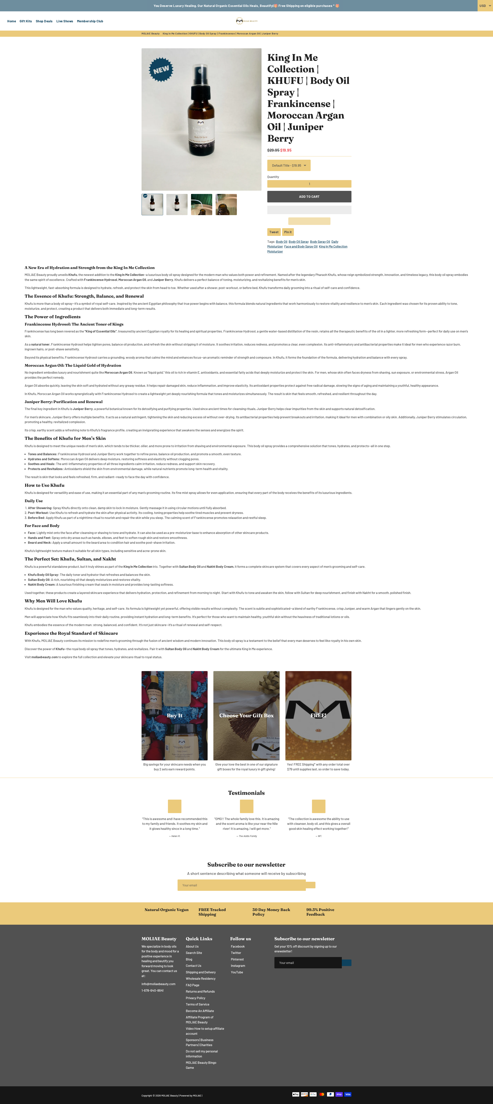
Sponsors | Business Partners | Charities (199, 1042)
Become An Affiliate (200, 1011)
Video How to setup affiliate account (205, 1030)
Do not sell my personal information (202, 1053)
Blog (189, 959)
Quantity (273, 177)
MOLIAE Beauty (151, 33)
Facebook (238, 946)
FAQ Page (192, 985)
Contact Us (193, 965)
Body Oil (281, 241)
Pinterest (237, 959)
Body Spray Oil (320, 241)
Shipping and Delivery (201, 972)
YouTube (237, 972)
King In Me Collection (333, 246)
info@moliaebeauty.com (158, 984)
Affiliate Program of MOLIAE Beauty (199, 1019)
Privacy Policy (195, 998)
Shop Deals (44, 21)
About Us (192, 946)
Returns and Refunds (200, 991)
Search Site (194, 953)
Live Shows (64, 21)
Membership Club (90, 21)
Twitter (236, 953)
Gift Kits (26, 21)
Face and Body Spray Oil (301, 246)
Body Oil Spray (299, 241)
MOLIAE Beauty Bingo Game (201, 1065)
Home (11, 21)
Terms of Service (197, 1004)
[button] (309, 210)
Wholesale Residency (200, 978)
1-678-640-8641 (152, 990)
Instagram (238, 965)
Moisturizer (275, 251)
